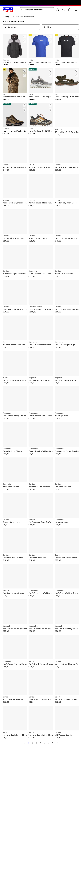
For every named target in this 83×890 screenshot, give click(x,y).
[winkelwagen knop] (70, 10)
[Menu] (76, 10)
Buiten (17, 16)
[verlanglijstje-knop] (64, 10)
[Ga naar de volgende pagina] (57, 743)
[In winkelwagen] (24, 41)
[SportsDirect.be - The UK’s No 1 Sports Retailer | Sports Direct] (8, 9)
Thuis (12, 16)
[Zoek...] (22, 9)
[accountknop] (58, 10)
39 (52, 743)
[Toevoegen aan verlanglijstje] (24, 36)
